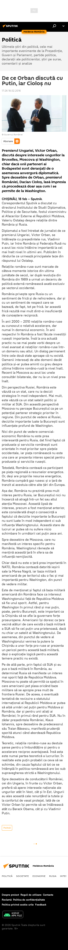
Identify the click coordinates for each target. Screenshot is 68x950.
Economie (39, 876)
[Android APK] (13, 915)
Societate (22, 876)
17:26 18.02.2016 (11, 90)
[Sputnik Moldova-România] (11, 27)
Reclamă (7, 899)
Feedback (40, 904)
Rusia (52, 876)
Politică (7, 827)
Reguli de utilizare (31, 894)
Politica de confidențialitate (29, 899)
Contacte (48, 894)
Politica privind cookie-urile (18, 904)
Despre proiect (10, 894)
